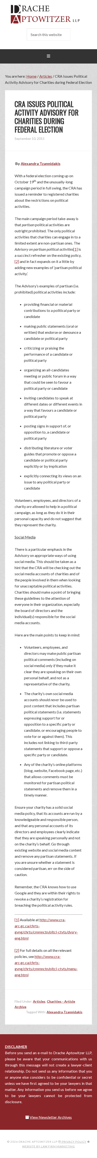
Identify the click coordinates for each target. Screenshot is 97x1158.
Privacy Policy (73, 1141)
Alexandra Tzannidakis (64, 1012)
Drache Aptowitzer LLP (48, 14)
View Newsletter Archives (51, 1117)
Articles (39, 1001)
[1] (75, 249)
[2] (17, 261)
